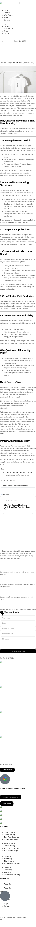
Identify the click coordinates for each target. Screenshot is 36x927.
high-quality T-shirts (9, 403)
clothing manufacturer (19, 472)
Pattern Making (9, 835)
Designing (7, 856)
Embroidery (8, 859)
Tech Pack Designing (11, 837)
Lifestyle (9, 63)
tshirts (27, 475)
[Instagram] (9, 913)
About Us (7, 884)
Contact (7, 20)
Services (7, 13)
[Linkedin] (2, 913)
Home (6, 10)
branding (8, 472)
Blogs (6, 17)
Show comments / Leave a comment (16, 485)
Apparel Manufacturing (12, 863)
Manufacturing (18, 63)
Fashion (3, 63)
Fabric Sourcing (9, 832)
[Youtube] (16, 913)
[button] (18, 485)
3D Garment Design (11, 839)
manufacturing (10, 475)
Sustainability (29, 63)
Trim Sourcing (9, 861)
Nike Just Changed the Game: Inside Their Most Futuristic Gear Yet (17, 507)
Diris (1, 401)
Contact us (30, 459)
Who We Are (8, 15)
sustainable (20, 475)
